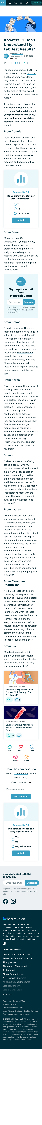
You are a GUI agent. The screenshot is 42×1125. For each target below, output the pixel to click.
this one (27, 639)
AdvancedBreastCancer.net (17, 954)
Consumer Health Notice (13, 1007)
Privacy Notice (27, 310)
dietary (7, 407)
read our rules (21, 773)
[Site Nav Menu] (10, 3)
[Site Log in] (27, 3)
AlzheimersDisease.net (15, 966)
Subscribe (36, 3)
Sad (31, 747)
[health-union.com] (14, 919)
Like (8, 747)
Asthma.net (9, 970)
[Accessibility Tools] (21, 3)
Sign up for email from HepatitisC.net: (21, 292)
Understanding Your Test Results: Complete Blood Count (19, 727)
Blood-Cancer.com (12, 990)
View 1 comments (20, 782)
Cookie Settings (31, 1011)
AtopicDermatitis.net (13, 974)
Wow (14, 758)
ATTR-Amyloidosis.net (14, 978)
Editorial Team (17, 54)
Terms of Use (15, 312)
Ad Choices (25, 1014)
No (19, 209)
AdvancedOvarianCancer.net (18, 958)
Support (20, 747)
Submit (21, 220)
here (6, 373)
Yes (19, 204)
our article (21, 666)
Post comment (21, 796)
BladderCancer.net (12, 986)
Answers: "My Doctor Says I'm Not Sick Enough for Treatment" (20, 692)
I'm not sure (23, 213)
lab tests (31, 73)
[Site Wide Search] (15, 3)
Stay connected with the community (17, 875)
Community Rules (10, 1014)
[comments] (19, 735)
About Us (7, 1001)
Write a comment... (15, 789)
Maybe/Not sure (23, 846)
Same (25, 758)
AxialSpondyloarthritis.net (16, 982)
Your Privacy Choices (12, 1011)
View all (8, 994)
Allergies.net (9, 962)
